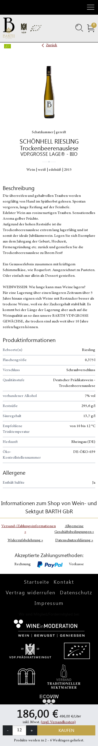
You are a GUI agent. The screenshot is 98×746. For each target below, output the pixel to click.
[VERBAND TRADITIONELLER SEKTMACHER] (64, 676)
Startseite (36, 582)
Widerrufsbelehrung (25, 540)
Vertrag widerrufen (31, 592)
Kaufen (66, 730)
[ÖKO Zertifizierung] (77, 650)
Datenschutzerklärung (74, 540)
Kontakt (64, 582)
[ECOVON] (49, 702)
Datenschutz (76, 592)
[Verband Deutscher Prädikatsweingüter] (30, 650)
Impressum (49, 603)
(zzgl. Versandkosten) (58, 722)
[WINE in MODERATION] (49, 627)
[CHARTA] (26, 676)
